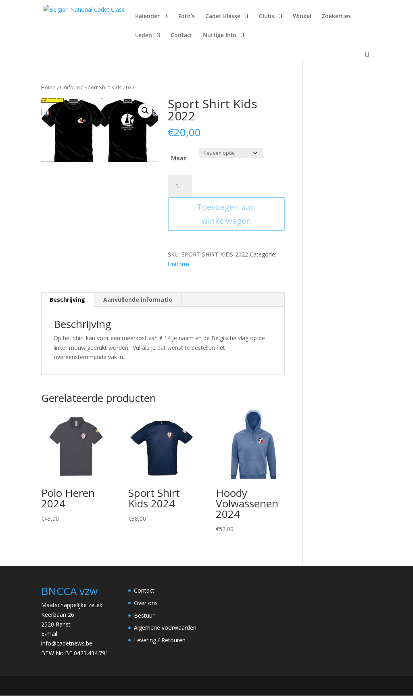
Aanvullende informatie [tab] (137, 299)
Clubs (266, 16)
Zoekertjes (336, 16)
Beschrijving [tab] (67, 299)
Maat (178, 158)
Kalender (147, 16)
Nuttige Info (219, 35)
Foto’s (186, 16)
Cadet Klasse (222, 16)
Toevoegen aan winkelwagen (226, 214)
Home (48, 87)
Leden (143, 35)
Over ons (146, 603)
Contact (181, 35)
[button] (145, 110)
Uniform (70, 87)
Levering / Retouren (160, 640)
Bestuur (144, 615)
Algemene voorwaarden (165, 627)
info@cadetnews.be (66, 643)
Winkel (302, 16)
